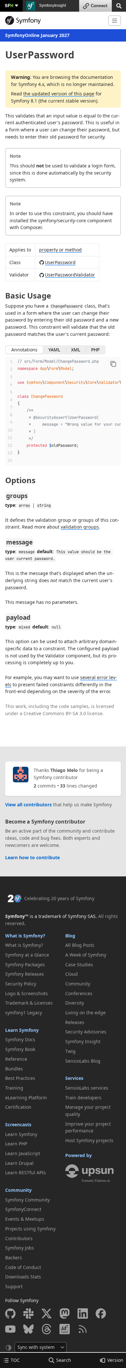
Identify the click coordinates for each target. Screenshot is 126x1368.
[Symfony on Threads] (46, 1329)
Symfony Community (27, 1200)
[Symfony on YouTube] (10, 1329)
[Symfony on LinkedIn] (83, 1313)
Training (14, 1088)
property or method (60, 250)
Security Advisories (85, 1032)
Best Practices (20, 1078)
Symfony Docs (20, 1039)
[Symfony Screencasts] (64, 1329)
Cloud (71, 974)
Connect (99, 5)
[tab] (24, 350)
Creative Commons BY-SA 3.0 (55, 713)
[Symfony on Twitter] (46, 1313)
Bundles (14, 1069)
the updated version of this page (58, 94)
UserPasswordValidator (70, 275)
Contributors (19, 1238)
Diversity (74, 1003)
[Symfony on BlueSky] (28, 1329)
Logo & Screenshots (26, 993)
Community (18, 1190)
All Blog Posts (79, 945)
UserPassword (60, 262)
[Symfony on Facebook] (101, 1313)
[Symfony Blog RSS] (83, 1329)
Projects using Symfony (30, 1229)
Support (14, 1286)
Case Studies (79, 964)
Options (20, 480)
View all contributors (28, 804)
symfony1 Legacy (23, 1012)
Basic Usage (28, 295)
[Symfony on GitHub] (10, 1313)
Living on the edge (85, 1012)
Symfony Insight (82, 1041)
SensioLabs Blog (82, 1061)
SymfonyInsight (52, 5)
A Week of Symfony (85, 955)
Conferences (78, 993)
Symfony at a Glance (27, 955)
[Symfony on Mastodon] (64, 1313)
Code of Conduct (23, 1267)
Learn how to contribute (32, 857)
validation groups (80, 527)
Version (115, 1360)
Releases (74, 1022)
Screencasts (18, 1124)
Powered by (78, 1155)
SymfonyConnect (23, 1209)
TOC (15, 1360)
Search (63, 1360)
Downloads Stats (23, 1277)
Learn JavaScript (22, 1153)
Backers (13, 1257)
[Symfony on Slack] (28, 1313)
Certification (18, 1107)
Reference (16, 1059)
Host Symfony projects (89, 1140)
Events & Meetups (24, 1219)
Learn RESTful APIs (25, 1172)
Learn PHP (16, 1144)
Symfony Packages (25, 964)
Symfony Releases (24, 974)
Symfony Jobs (19, 1248)
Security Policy (20, 984)
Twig (70, 1051)
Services (74, 1078)
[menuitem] (33, 945)
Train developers (83, 1097)
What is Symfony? (25, 936)
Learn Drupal (19, 1163)
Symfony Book (20, 1049)
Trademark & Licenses (29, 1003)
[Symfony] (54, 20)
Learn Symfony (22, 1030)
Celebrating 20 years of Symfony (59, 898)
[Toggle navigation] (114, 21)
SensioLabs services (86, 1088)
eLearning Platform (26, 1097)
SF (9, 5)
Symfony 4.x (31, 84)
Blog (70, 936)
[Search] (119, 5)
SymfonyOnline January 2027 (37, 35)
